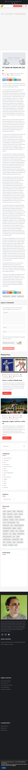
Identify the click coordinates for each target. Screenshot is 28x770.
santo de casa (20, 296)
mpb (12, 525)
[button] (26, 6)
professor (5, 533)
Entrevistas (6, 460)
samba (18, 536)
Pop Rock (21, 531)
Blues (4, 514)
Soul (4, 542)
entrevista (21, 519)
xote (16, 545)
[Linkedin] (15, 80)
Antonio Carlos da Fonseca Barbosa (11, 374)
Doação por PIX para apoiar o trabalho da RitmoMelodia (13, 642)
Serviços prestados (5, 687)
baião (14, 511)
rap (10, 533)
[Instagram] (17, 3)
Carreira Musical (9, 13)
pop (17, 531)
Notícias (12, 377)
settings (14, 765)
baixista (9, 511)
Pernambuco (6, 531)
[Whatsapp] (13, 80)
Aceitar (4, 767)
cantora (20, 514)
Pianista (12, 531)
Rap (4, 474)
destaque (14, 296)
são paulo (9, 542)
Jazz (18, 522)
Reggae (5, 479)
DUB (16, 519)
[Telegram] (18, 80)
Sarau (5, 485)
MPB (5, 468)
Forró (5, 462)
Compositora (17, 516)
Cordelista (5, 519)
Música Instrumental (18, 525)
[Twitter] (6, 80)
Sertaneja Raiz (16, 539)
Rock (5, 481)
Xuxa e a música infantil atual (12, 380)
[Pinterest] (11, 80)
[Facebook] (12, 3)
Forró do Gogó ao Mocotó (6, 685)
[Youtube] (14, 3)
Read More (6, 393)
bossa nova (9, 514)
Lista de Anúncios (4, 726)
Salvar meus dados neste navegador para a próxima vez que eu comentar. (13, 337)
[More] (20, 80)
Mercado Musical (18, 376)
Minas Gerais (6, 525)
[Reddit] (8, 80)
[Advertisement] (14, 31)
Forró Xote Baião (11, 522)
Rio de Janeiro (21, 533)
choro (4, 516)
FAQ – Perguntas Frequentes (7, 644)
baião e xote (20, 511)
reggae (14, 533)
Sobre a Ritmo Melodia (6, 681)
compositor (10, 516)
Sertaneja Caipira (7, 539)
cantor (15, 514)
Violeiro (5, 545)
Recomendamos (7, 477)
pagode (14, 528)
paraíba (19, 528)
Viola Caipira (20, 542)
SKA (22, 539)
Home (2, 13)
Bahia (4, 511)
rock (14, 536)
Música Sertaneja (7, 528)
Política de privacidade (6, 689)
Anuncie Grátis (4, 730)
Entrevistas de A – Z (5, 683)
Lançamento (6, 464)
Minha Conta (3, 728)
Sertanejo (16, 418)
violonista (11, 545)
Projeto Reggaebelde (8, 472)
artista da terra (6, 296)
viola (14, 542)
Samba (5, 483)
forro (4, 522)
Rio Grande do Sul (7, 536)
